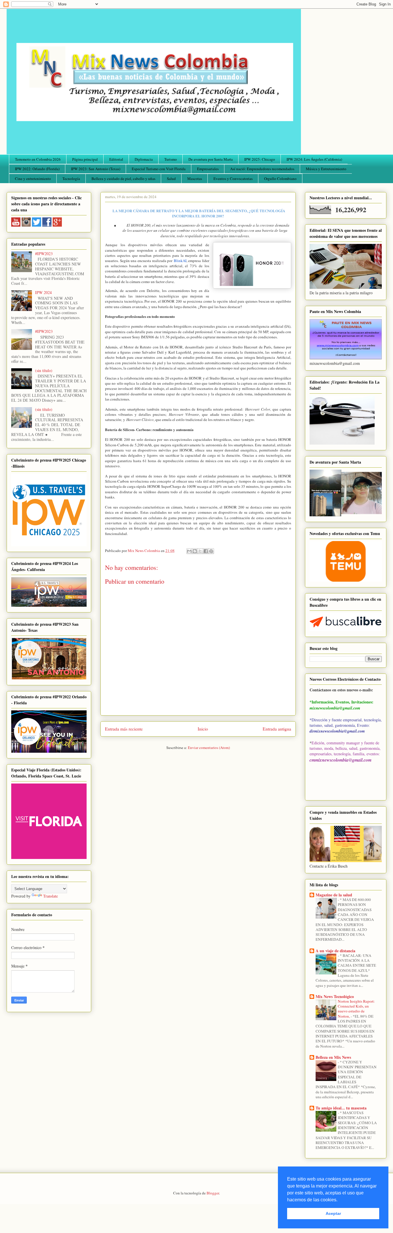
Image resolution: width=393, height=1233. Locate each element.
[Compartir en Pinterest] (211, 551)
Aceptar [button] (333, 1213)
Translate (50, 896)
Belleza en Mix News (333, 1057)
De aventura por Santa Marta (210, 159)
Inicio (203, 729)
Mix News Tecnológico (335, 996)
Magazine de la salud (334, 895)
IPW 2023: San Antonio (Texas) (95, 168)
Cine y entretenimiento (33, 178)
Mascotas (194, 178)
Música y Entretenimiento (326, 168)
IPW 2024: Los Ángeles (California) (314, 159)
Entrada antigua (277, 729)
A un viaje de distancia (335, 951)
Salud (171, 178)
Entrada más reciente (124, 729)
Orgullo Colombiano (280, 178)
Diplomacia (144, 159)
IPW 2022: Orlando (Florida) (37, 168)
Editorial (116, 159)
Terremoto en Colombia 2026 (38, 159)
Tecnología (71, 178)
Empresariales (208, 168)
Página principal (85, 159)
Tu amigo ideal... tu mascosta (341, 1108)
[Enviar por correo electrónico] (189, 551)
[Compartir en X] (200, 551)
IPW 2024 (43, 292)
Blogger (213, 1193)
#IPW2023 (44, 253)
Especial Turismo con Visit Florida (159, 168)
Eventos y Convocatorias (233, 178)
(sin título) (43, 370)
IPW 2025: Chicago (259, 159)
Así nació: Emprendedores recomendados (262, 168)
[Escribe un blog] (195, 551)
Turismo (170, 159)
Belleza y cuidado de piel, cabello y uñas (123, 178)
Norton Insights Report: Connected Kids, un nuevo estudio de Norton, (356, 1009)
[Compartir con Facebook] (206, 551)
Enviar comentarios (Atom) (209, 747)
